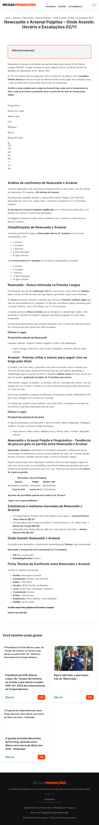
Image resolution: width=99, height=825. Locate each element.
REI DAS (19, 5)
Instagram (49, 799)
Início (7, 17)
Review (62, 6)
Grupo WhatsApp (59, 812)
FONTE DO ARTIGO (17, 612)
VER (41, 697)
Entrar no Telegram (40, 812)
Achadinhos (75, 6)
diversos (51, 6)
